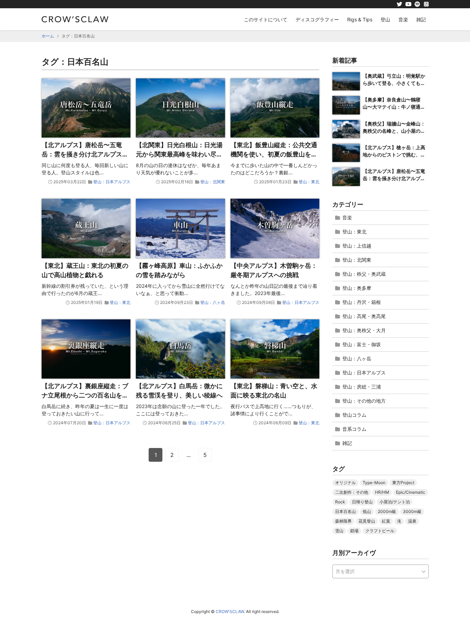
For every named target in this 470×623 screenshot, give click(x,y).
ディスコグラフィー (317, 19)
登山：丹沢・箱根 (361, 302)
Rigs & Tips (359, 19)
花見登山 (367, 521)
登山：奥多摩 (356, 288)
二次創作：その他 (351, 492)
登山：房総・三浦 (361, 387)
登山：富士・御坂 (361, 344)
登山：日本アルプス (111, 181)
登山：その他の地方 (364, 401)
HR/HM (382, 492)
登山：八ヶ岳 (212, 302)
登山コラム (354, 415)
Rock (340, 501)
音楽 (403, 19)
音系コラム (354, 429)
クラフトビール (379, 530)
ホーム (48, 36)
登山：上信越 (356, 246)
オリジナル (345, 482)
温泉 (412, 521)
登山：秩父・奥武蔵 (364, 274)
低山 (367, 511)
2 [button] (172, 454)
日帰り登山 (362, 501)
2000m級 (387, 511)
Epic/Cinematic (410, 492)
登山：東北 (309, 181)
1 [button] (155, 454)
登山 (385, 19)
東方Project (403, 482)
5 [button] (205, 454)
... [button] (188, 454)
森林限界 (343, 521)
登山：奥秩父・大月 (364, 330)
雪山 (339, 530)
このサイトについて (265, 19)
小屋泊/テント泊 (395, 501)
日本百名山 (345, 511)
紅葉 (386, 521)
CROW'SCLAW (230, 611)
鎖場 (354, 530)
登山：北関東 (212, 181)
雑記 (421, 19)
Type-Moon (374, 482)
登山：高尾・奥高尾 (364, 316)
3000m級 (412, 511)
